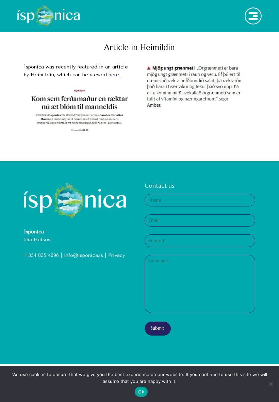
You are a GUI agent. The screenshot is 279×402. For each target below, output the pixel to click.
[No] (270, 384)
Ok (141, 392)
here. (114, 75)
